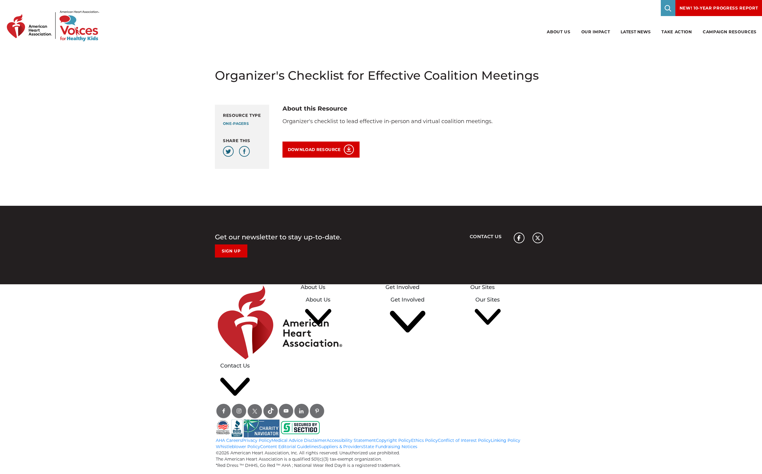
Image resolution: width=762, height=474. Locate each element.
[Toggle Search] (668, 8)
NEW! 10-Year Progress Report (719, 8)
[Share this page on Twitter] (228, 151)
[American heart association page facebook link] (519, 238)
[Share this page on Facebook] (244, 151)
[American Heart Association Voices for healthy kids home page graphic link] (51, 20)
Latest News (636, 31)
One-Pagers (236, 123)
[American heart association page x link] (538, 238)
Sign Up (231, 251)
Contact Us (486, 236)
